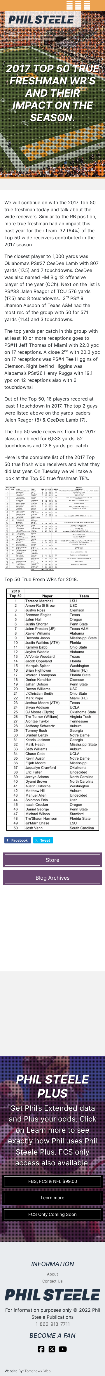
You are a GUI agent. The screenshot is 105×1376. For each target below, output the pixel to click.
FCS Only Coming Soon (52, 1214)
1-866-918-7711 (53, 1324)
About (52, 1274)
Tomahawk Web (37, 1371)
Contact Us (52, 1281)
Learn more (52, 1197)
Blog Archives (52, 878)
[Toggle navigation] (13, 33)
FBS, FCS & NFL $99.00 (52, 1181)
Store (52, 860)
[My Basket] (96, 5)
